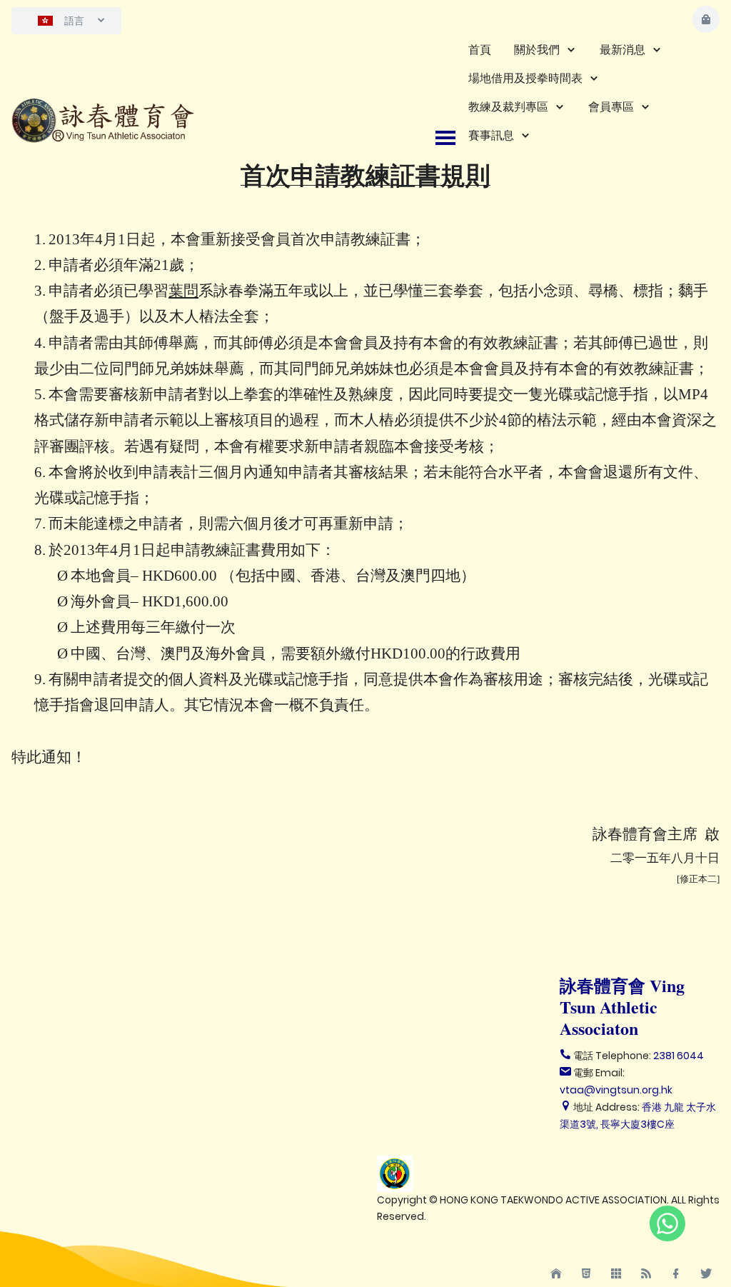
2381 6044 (678, 1055)
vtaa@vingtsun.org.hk (616, 1090)
